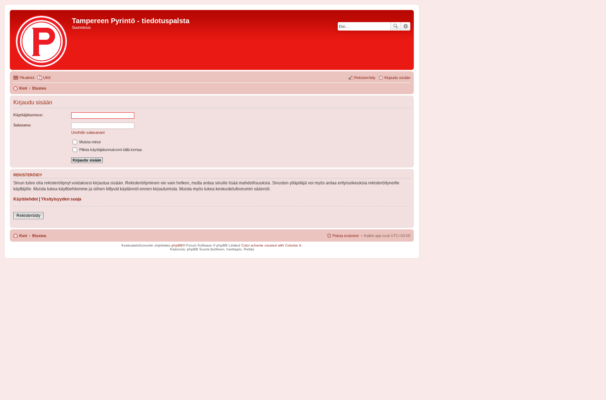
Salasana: (22, 125)
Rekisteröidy (28, 215)
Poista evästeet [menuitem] (345, 236)
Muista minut (89, 142)
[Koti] (42, 40)
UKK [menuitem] (47, 78)
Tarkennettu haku (405, 26)
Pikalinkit (27, 78)
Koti (23, 236)
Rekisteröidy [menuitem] (365, 78)
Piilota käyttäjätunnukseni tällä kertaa (110, 149)
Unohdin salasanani (88, 132)
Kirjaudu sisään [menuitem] (397, 78)
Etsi (395, 26)
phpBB (177, 245)
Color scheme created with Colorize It (271, 245)
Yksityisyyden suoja (61, 199)
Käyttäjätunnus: (28, 115)
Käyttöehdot (25, 199)
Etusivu (39, 236)
